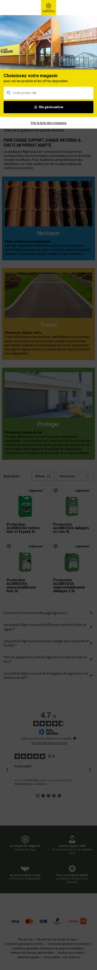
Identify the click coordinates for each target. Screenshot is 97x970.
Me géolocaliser (51, 107)
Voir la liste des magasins (49, 123)
